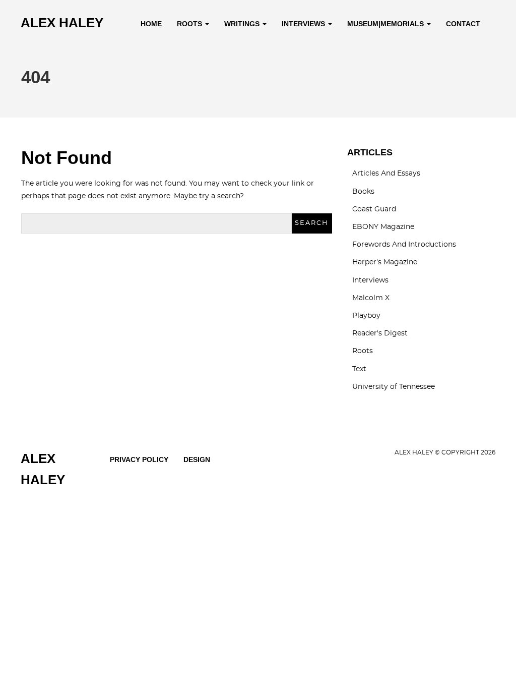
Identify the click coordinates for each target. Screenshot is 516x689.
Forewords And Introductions (404, 244)
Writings (243, 24)
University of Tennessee (393, 386)
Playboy (366, 315)
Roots (190, 24)
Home (151, 24)
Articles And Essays (386, 173)
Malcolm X (371, 298)
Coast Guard (374, 209)
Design (196, 459)
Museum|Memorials (386, 24)
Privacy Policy (139, 459)
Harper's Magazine (384, 262)
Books (363, 191)
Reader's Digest (380, 333)
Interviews (304, 24)
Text (359, 369)
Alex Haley (62, 22)
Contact (463, 24)
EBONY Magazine (383, 227)
